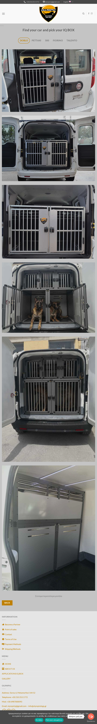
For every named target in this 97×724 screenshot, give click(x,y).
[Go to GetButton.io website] (91, 721)
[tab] (24, 40)
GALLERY (6, 678)
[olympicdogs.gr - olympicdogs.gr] (48, 13)
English (66, 2)
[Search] (83, 13)
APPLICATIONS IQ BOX (12, 673)
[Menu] (3, 14)
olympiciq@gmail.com (52, 2)
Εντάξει (39, 720)
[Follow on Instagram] (92, 14)
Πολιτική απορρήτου (54, 720)
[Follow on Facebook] (89, 14)
